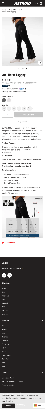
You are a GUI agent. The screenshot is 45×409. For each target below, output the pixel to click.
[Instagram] (9, 275)
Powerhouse (6, 355)
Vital (3, 366)
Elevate (4, 348)
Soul (3, 362)
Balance (5, 337)
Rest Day (5, 359)
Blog (3, 292)
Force (4, 351)
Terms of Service (8, 385)
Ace (3, 333)
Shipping (5, 92)
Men (3, 299)
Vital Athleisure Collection (18, 10)
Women (4, 307)
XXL (30, 109)
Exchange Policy (8, 378)
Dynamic (5, 340)
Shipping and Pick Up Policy (12, 381)
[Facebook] (4, 275)
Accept (8, 406)
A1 (3, 326)
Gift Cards (5, 310)
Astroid (4, 329)
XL (24, 109)
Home (4, 10)
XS (4, 109)
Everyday (5, 344)
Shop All (5, 303)
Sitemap (5, 314)
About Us (5, 296)
